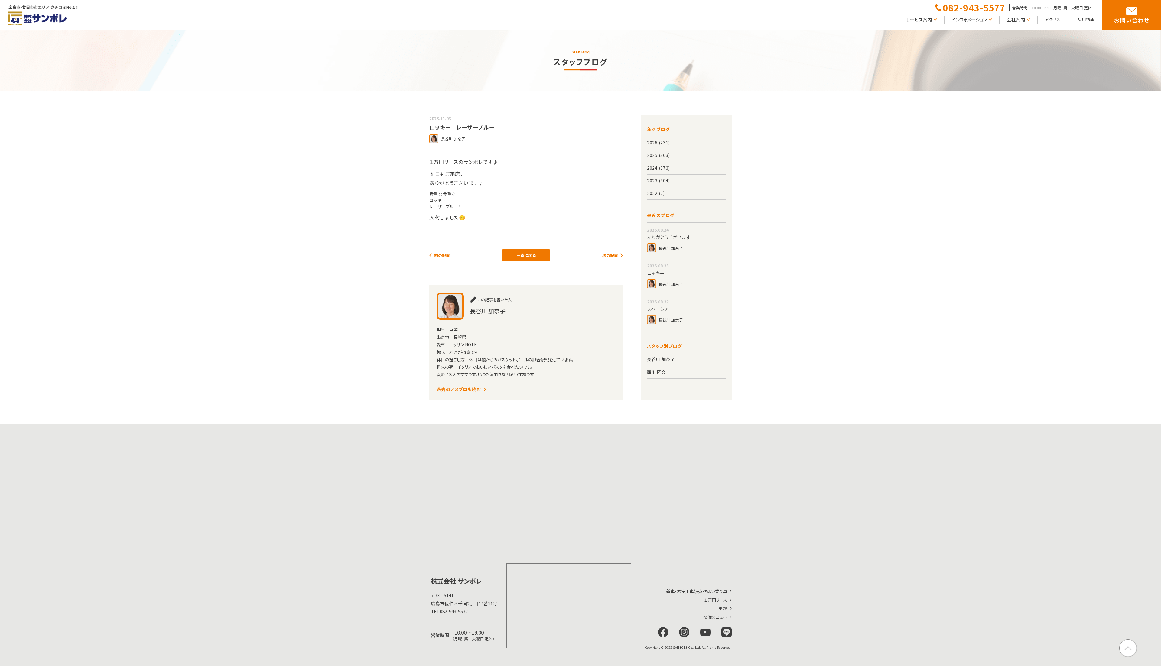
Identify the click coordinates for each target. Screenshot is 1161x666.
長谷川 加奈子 (661, 359)
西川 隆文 (656, 372)
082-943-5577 (449, 611)
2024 (652, 168)
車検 (723, 608)
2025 (652, 155)
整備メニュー (715, 617)
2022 (652, 193)
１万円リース (715, 600)
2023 (652, 181)
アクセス (1052, 19)
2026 (652, 142)
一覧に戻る (526, 255)
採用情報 (1086, 19)
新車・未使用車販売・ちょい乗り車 (696, 591)
